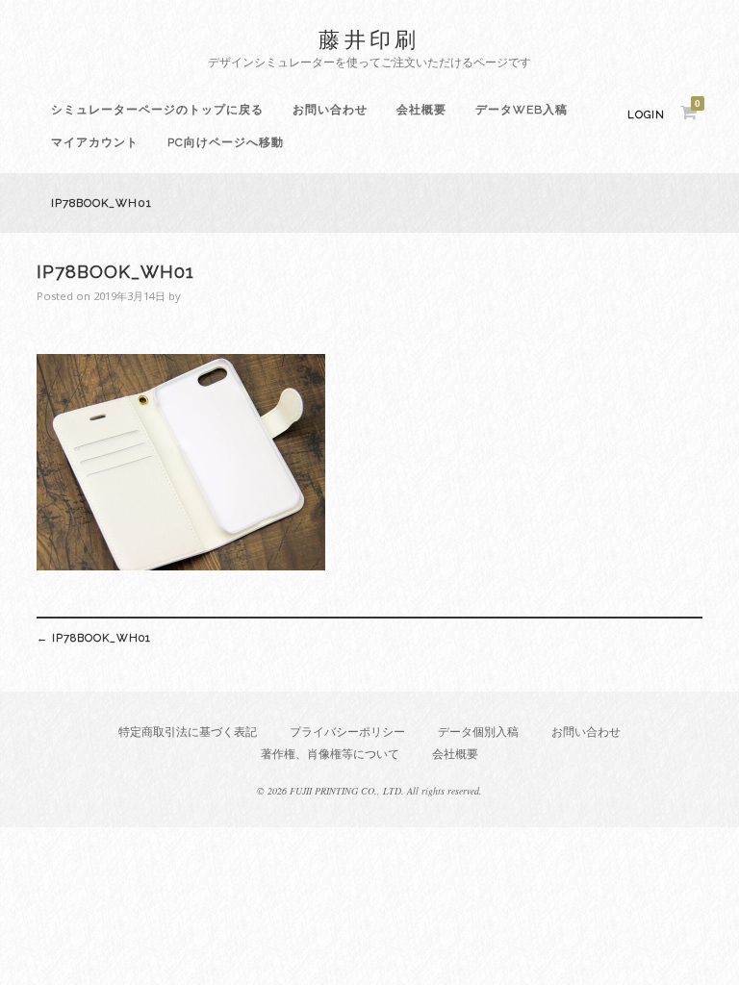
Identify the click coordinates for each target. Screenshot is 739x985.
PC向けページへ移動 (225, 142)
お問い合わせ (330, 109)
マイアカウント (95, 142)
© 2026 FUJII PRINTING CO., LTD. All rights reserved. (369, 790)
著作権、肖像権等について (330, 753)
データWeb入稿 (521, 109)
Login (646, 115)
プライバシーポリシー (347, 731)
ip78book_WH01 (94, 637)
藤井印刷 (369, 39)
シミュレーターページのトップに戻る (157, 109)
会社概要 (421, 109)
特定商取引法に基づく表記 (187, 731)
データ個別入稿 (478, 731)
